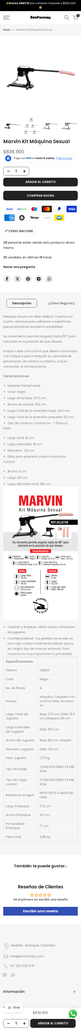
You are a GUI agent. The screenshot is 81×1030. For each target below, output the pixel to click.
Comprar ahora (40, 195)
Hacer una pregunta (19, 267)
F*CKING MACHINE (19, 231)
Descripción (21, 303)
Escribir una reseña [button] (40, 911)
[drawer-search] (66, 17)
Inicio (7, 30)
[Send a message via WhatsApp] (73, 1014)
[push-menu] (6, 17)
